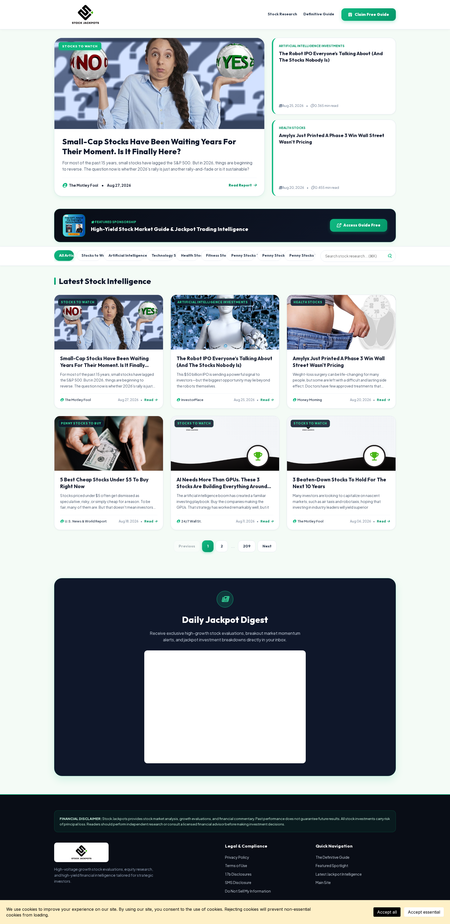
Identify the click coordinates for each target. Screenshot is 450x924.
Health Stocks (189, 255)
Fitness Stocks (215, 255)
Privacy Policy (237, 857)
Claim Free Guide (372, 14)
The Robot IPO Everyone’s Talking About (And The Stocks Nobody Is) (224, 361)
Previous (187, 546)
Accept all (387, 912)
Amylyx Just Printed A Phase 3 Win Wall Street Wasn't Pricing (339, 361)
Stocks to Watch (91, 255)
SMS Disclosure (238, 882)
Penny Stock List (272, 255)
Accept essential (424, 912)
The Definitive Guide (332, 857)
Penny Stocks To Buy (242, 255)
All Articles (66, 255)
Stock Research (282, 13)
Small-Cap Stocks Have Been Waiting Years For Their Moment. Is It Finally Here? (149, 146)
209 (247, 546)
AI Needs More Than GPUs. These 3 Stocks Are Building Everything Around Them (222, 486)
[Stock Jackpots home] (85, 14)
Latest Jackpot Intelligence (339, 874)
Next (267, 546)
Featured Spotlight (332, 865)
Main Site (323, 882)
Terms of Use (236, 865)
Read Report (240, 185)
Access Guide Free (361, 225)
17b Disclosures (238, 874)
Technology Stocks (162, 255)
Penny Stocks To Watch (302, 255)
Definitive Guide (318, 13)
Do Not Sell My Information (248, 891)
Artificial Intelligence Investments (126, 255)
